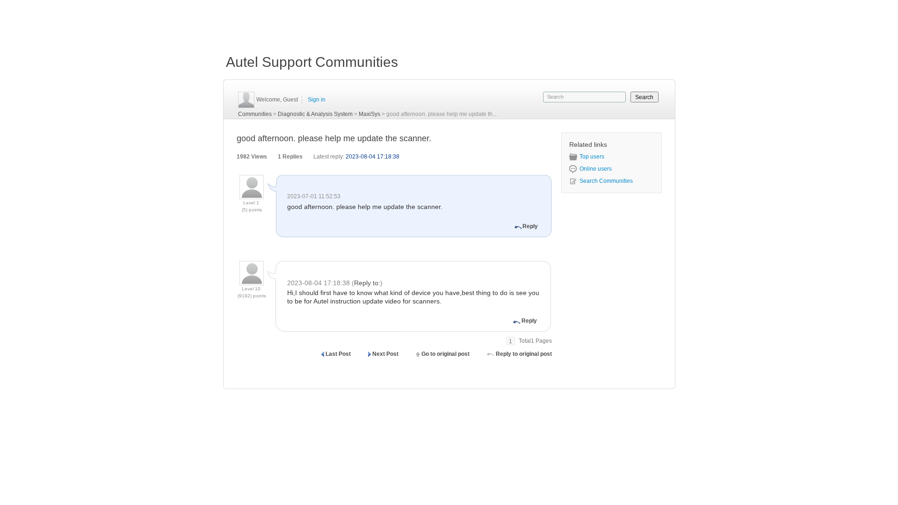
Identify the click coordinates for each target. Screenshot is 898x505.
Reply (530, 226)
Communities (255, 114)
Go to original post (445, 354)
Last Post (338, 354)
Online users (595, 169)
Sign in (317, 99)
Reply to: (367, 283)
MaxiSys (369, 114)
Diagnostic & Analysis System (315, 114)
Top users (591, 156)
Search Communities (606, 181)
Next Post (385, 354)
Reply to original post (524, 354)
